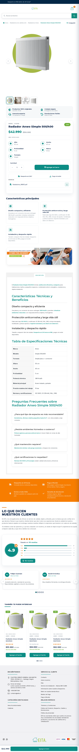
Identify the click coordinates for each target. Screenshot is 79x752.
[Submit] (74, 15)
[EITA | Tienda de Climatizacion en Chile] (34, 8)
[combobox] (39, 15)
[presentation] (8, 61)
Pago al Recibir (45, 697)
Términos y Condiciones (48, 705)
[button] (36, 592)
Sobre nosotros (45, 680)
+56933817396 (15, 690)
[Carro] (72, 8)
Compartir (71, 23)
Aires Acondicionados (14, 705)
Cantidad (13, 163)
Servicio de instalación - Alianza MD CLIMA (54, 686)
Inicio (6, 23)
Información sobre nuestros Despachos (53, 688)
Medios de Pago (46, 694)
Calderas (10, 708)
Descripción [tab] (39, 275)
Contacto (44, 677)
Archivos (11, 179)
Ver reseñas (29, 561)
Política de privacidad (47, 713)
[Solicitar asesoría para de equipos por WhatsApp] (39, 256)
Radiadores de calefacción (18, 23)
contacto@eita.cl (16, 693)
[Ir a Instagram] (4, 739)
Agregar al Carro (52, 167)
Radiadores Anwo (33, 23)
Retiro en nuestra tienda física (50, 691)
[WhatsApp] (7, 739)
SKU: (10, 137)
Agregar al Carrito (16, 655)
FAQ (42, 683)
